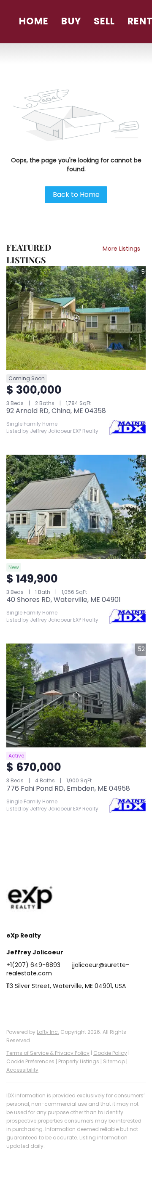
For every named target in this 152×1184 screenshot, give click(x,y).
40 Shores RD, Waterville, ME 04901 (63, 599)
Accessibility (22, 1069)
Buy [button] (71, 21)
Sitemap (114, 1061)
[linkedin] (29, 1005)
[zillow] (63, 1005)
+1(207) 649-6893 (33, 965)
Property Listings (78, 1061)
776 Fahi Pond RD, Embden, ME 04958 (68, 788)
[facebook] (12, 1005)
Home (34, 21)
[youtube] (97, 1005)
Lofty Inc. (48, 1032)
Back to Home (76, 194)
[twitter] (46, 1005)
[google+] (114, 1005)
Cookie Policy (110, 1053)
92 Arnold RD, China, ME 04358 (56, 411)
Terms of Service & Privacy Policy (48, 1053)
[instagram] (80, 1005)
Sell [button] (104, 21)
